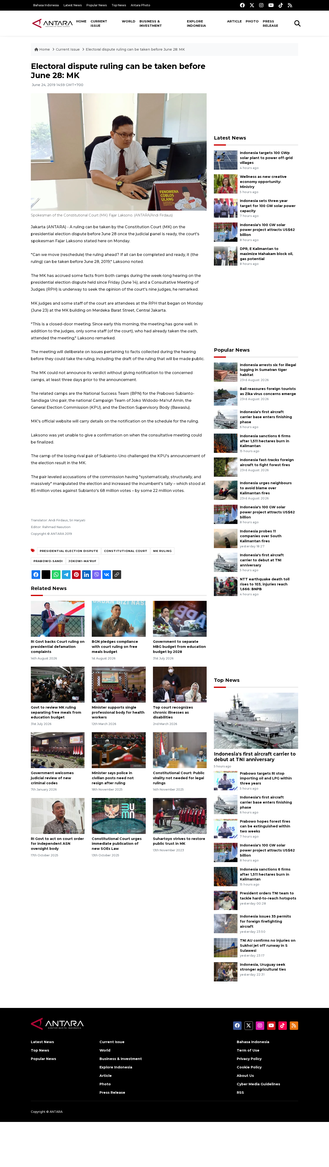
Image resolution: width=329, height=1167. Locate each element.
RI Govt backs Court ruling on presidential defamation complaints (58, 646)
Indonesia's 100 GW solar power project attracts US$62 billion (267, 230)
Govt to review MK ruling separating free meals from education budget (56, 712)
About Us (245, 1075)
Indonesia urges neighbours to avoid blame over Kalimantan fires (266, 488)
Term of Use (248, 1050)
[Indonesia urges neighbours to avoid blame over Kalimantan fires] (225, 490)
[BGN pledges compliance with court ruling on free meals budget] (118, 618)
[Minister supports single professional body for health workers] (118, 684)
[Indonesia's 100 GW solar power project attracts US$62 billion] (225, 231)
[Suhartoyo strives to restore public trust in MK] (180, 815)
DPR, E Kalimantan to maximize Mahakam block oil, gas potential (266, 254)
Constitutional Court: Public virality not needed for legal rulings (178, 778)
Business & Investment (150, 23)
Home (81, 21)
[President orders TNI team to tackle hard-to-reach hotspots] (225, 900)
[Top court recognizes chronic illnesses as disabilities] (180, 684)
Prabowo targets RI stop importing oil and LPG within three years (266, 778)
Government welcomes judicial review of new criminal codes (52, 778)
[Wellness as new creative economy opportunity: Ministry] (225, 183)
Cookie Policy (249, 1067)
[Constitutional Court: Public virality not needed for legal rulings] (180, 750)
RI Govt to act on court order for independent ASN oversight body (57, 844)
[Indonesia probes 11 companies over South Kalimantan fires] (225, 538)
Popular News (96, 5)
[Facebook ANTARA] (242, 5)
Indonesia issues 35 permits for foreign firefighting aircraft (265, 921)
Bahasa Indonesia (46, 5)
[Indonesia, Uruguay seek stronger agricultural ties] (225, 971)
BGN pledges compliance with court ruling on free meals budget (115, 646)
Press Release (270, 23)
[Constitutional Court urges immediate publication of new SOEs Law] (118, 815)
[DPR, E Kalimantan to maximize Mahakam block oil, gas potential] (225, 255)
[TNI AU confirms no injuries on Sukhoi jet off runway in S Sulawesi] (225, 947)
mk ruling (162, 551)
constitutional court (125, 551)
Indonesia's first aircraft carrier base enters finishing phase (266, 417)
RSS (240, 1092)
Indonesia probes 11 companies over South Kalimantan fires (261, 536)
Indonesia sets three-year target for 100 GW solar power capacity (268, 206)
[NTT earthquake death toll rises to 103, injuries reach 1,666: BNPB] (225, 586)
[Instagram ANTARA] (261, 5)
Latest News (73, 5)
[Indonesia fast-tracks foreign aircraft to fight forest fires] (225, 467)
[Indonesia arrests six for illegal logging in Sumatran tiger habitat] (225, 371)
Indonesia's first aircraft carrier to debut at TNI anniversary (262, 560)
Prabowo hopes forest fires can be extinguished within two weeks (265, 826)
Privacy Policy (249, 1059)
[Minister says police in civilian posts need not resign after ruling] (118, 750)
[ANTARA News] (52, 23)
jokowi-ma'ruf (82, 561)
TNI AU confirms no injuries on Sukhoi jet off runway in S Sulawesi (268, 945)
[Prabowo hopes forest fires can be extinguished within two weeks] (225, 828)
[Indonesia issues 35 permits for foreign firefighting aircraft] (225, 923)
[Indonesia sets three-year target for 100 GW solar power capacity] (225, 207)
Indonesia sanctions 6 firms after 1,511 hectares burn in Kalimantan (265, 441)
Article (234, 21)
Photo (252, 21)
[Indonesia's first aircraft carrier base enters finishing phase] (225, 418)
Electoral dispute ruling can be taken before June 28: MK (135, 49)
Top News (119, 5)
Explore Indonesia (196, 23)
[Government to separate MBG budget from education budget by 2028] (180, 618)
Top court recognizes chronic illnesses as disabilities (173, 712)
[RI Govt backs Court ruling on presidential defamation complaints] (58, 618)
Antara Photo (140, 5)
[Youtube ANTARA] (271, 5)
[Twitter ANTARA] (252, 5)
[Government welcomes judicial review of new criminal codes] (58, 750)
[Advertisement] (256, 95)
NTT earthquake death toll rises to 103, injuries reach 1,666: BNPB (265, 584)
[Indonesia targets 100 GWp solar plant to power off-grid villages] (225, 159)
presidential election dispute (69, 551)
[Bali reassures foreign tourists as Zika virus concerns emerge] (225, 395)
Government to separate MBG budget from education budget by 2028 (179, 646)
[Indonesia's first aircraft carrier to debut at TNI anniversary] (225, 562)
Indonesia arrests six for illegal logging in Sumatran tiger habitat (268, 370)
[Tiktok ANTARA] (281, 5)
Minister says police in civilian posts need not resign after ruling (113, 778)
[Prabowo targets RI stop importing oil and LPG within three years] (225, 780)
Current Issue (99, 23)
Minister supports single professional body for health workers (118, 712)
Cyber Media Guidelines (258, 1084)
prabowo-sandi (48, 561)
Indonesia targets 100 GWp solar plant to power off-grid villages (266, 158)
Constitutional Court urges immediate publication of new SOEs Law (117, 844)
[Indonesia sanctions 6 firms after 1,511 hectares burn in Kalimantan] (225, 443)
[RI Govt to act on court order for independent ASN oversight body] (58, 815)
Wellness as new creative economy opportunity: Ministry (263, 181)
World (128, 21)
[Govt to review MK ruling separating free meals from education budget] (58, 684)
